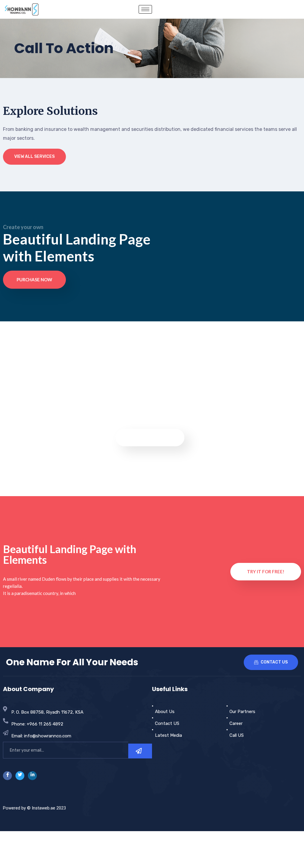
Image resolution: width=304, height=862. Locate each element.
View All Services (34, 156)
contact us (274, 662)
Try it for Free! (265, 571)
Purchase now (34, 279)
